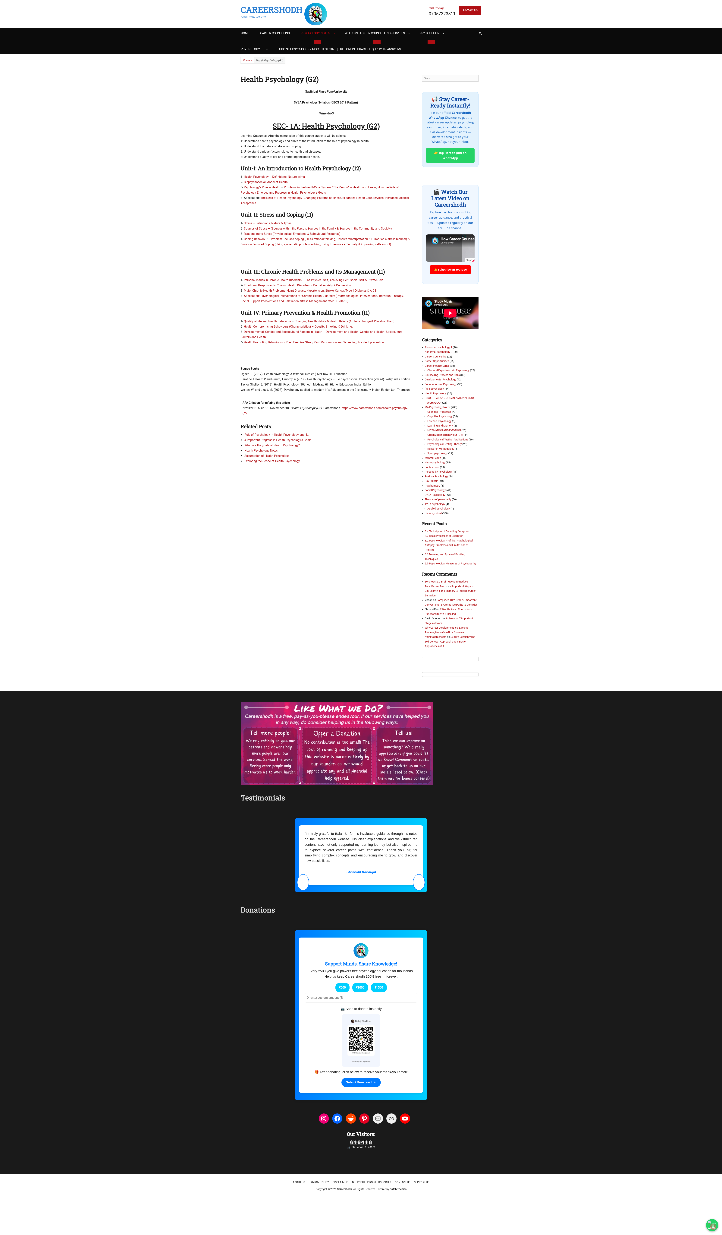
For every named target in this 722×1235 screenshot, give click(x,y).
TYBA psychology (435, 504)
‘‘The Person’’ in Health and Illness (354, 187)
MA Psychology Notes (437, 407)
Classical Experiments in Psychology (448, 370)
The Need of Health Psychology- (281, 198)
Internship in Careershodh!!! (371, 1182)
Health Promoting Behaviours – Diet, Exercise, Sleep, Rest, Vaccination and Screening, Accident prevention (314, 342)
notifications (432, 467)
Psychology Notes (315, 33)
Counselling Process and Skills (442, 374)
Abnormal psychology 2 (438, 351)
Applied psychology (438, 508)
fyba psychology (434, 388)
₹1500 (379, 987)
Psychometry (432, 485)
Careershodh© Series (437, 365)
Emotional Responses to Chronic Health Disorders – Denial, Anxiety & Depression (297, 285)
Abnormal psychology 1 (438, 347)
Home (245, 33)
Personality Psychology (438, 471)
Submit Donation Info (361, 1082)
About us (299, 1182)
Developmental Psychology (440, 379)
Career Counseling (275, 33)
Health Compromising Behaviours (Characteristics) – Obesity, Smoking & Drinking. (298, 326)
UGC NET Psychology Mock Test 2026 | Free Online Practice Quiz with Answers (340, 49)
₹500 (342, 987)
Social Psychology (435, 490)
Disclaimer (340, 1182)
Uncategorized (433, 513)
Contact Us (470, 10)
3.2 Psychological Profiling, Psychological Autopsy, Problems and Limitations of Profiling (449, 545)
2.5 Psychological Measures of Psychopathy (450, 563)
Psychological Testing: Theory (444, 444)
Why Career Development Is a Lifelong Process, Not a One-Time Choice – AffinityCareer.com (447, 632)
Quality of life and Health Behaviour (267, 321)
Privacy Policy (319, 1182)
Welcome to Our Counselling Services (375, 33)
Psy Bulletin (429, 33)
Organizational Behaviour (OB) (445, 434)
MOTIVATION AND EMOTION (444, 430)
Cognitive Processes (439, 411)
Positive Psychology (436, 476)
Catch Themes (398, 1189)
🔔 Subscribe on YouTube (450, 269)
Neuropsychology (435, 462)
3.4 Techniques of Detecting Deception (447, 531)
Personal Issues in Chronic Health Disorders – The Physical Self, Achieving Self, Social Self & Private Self (313, 280)
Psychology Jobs (254, 49)
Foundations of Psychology (441, 384)
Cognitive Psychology (439, 416)
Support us (421, 1182)
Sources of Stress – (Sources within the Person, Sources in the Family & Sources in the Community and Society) (318, 228)
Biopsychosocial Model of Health (265, 182)
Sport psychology (437, 453)
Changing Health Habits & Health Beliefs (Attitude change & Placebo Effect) (344, 321)
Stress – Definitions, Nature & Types (267, 223)
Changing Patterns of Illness (322, 198)
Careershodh (272, 9)
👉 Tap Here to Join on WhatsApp (450, 155)
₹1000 (360, 987)
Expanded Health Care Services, (363, 198)
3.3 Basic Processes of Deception (444, 535)
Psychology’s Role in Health (262, 187)
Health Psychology (436, 393)
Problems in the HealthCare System (307, 187)
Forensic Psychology (439, 421)
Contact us (402, 1182)
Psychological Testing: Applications (447, 439)
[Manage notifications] (713, 1227)
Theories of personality (438, 499)
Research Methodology (440, 448)
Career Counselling (436, 356)
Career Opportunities (437, 361)
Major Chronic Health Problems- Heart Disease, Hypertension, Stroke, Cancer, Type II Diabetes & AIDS (310, 290)
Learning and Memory (440, 425)
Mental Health (433, 457)
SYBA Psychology (435, 494)
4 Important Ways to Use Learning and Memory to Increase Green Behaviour (450, 591)
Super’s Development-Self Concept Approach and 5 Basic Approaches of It (450, 641)
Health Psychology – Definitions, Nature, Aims (274, 177)
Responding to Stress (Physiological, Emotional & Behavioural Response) (292, 234)
